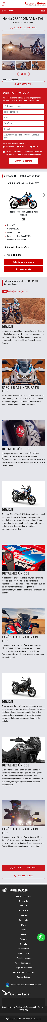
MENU (4, 5)
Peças (23, 934)
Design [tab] (5, 291)
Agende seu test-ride (25, 28)
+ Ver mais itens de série (17, 247)
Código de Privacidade (23, 968)
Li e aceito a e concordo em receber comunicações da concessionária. (24, 153)
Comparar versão (23, 269)
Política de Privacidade (24, 152)
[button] (4, 47)
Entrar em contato (23, 161)
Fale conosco (23, 953)
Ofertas (23, 915)
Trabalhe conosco (23, 896)
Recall (23, 930)
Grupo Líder (23, 901)
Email (35, 147)
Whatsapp (10, 147)
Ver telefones (25, 876)
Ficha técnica (14, 255)
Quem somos (23, 949)
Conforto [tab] (10, 291)
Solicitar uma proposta (23, 262)
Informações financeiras (23, 972)
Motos (23, 906)
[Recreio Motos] (35, 4)
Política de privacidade (23, 963)
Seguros (23, 939)
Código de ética (23, 977)
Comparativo (23, 910)
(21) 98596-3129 (24, 84)
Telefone (23, 147)
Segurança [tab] (17, 291)
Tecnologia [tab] (25, 291)
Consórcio (23, 920)
